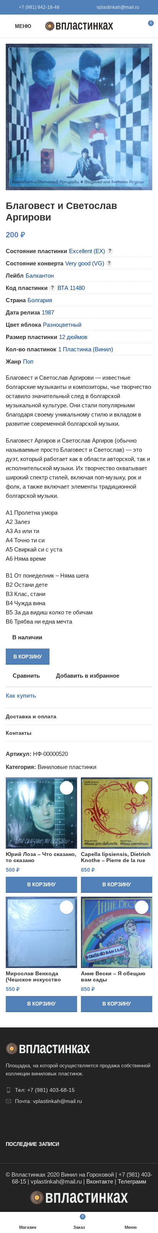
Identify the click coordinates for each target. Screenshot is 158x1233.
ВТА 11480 (71, 288)
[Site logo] (79, 25)
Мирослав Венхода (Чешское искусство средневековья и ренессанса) (33, 983)
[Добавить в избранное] (66, 788)
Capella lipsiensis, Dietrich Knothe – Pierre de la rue (116, 857)
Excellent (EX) (87, 251)
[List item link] (79, 1090)
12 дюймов (73, 337)
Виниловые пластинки (67, 767)
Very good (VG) (84, 263)
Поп (28, 361)
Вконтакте (99, 1181)
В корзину (27, 657)
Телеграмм (132, 1181)
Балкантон (40, 275)
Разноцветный (62, 324)
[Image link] (48, 1048)
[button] (41, 885)
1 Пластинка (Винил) (85, 349)
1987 (48, 312)
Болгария (40, 300)
